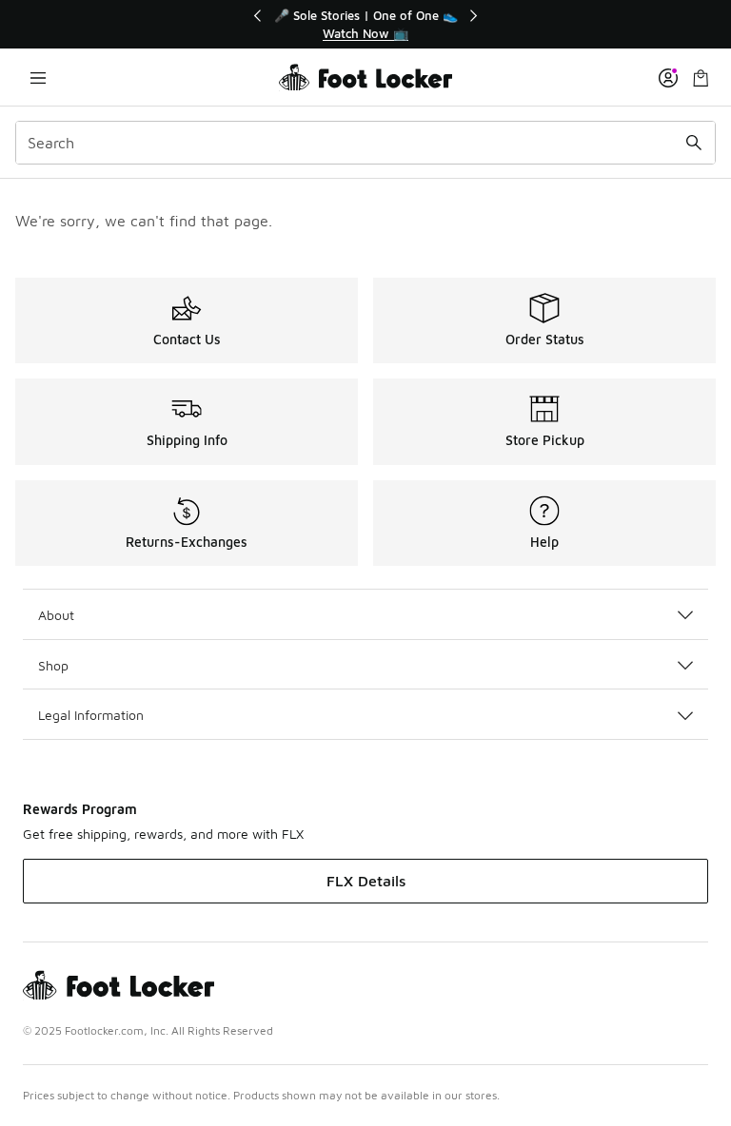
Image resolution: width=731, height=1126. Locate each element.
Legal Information (91, 715)
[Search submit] (694, 143)
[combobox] (365, 143)
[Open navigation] (38, 77)
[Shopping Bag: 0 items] (700, 77)
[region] (365, 24)
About (56, 615)
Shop (53, 665)
